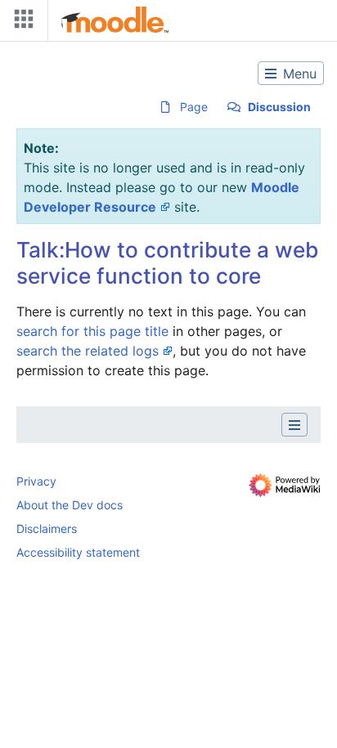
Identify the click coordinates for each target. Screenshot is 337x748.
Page (194, 107)
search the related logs (87, 351)
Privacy (36, 481)
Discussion (279, 107)
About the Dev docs (69, 505)
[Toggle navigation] (20, 22)
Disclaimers (46, 528)
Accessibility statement (78, 552)
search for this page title (92, 331)
